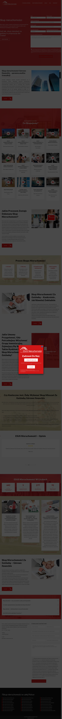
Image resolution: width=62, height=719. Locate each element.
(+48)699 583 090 (31, 360)
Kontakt (31, 367)
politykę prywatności (38, 369)
